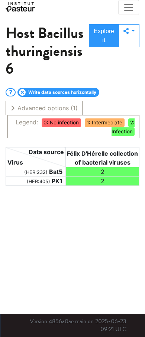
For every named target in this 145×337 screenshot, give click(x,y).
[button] (129, 35)
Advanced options (47, 108)
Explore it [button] (104, 35)
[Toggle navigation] (128, 7)
